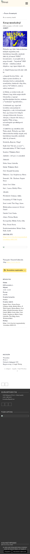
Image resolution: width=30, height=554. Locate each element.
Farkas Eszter (16, 308)
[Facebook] (3, 384)
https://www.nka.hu (13, 262)
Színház (5, 299)
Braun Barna (16, 304)
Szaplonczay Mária (13, 314)
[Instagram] (6, 384)
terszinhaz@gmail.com (8, 399)
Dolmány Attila (7, 306)
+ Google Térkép (17, 364)
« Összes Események (10, 13)
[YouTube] (10, 404)
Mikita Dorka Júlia (13, 312)
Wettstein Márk (7, 318)
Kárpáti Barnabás (12, 310)
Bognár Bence (7, 304)
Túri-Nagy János (14, 316)
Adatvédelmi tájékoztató (19, 551)
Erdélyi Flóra (17, 306)
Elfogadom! (8, 551)
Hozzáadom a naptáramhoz (15, 270)
